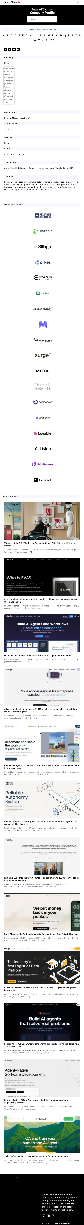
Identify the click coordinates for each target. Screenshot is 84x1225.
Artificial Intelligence (14, 154)
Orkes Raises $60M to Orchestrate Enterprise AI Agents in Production (37, 655)
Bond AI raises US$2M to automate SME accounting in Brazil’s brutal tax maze (41, 934)
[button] (78, 2)
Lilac (6, 143)
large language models (50, 168)
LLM (71, 168)
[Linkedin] (43, 1216)
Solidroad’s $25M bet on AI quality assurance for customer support (36, 1156)
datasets (33, 168)
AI (5, 168)
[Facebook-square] (53, 1216)
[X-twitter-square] (48, 1216)
